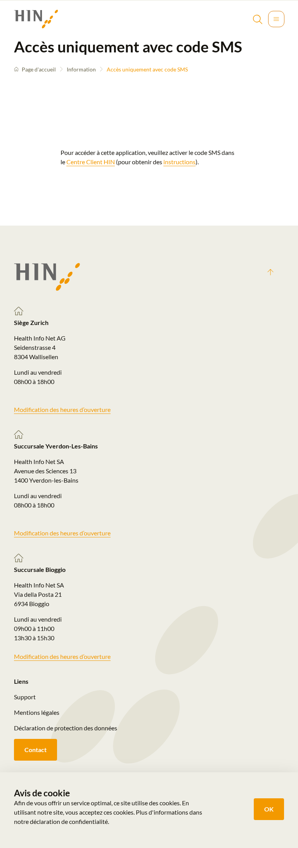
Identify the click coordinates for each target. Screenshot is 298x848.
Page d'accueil (39, 69)
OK (269, 809)
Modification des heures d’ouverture (62, 409)
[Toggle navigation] (276, 19)
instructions (179, 161)
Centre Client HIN (90, 161)
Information (81, 69)
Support (25, 696)
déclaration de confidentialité (69, 821)
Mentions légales (36, 712)
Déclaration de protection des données (65, 728)
